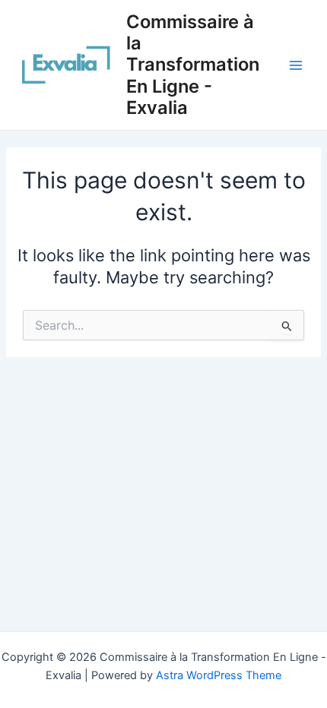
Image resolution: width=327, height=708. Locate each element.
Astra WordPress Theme (218, 675)
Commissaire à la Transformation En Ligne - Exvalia (192, 65)
